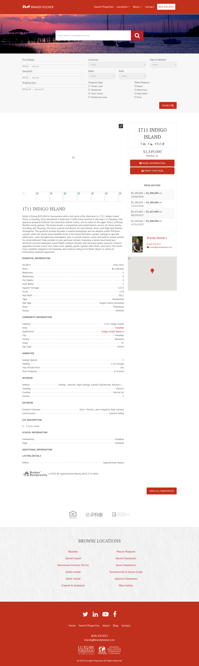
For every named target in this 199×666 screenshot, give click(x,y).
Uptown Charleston (126, 578)
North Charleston (126, 558)
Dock (139, 97)
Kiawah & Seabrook (73, 585)
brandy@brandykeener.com (160, 247)
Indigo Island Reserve (113, 331)
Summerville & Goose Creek (126, 572)
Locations (122, 6)
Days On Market (158, 59)
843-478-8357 (166, 6)
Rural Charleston (126, 565)
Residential (96, 89)
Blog (115, 625)
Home (72, 625)
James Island (73, 572)
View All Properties (162, 491)
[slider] (24, 63)
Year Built (27, 71)
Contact (149, 6)
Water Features (142, 82)
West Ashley (126, 585)
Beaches (73, 551)
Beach (139, 86)
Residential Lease (99, 97)
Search (166, 105)
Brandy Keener (156, 237)
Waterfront (142, 89)
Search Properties (104, 6)
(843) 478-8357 (99, 635)
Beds (121, 71)
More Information (153, 163)
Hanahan (119, 327)
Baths (91, 71)
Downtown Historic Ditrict (73, 565)
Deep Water (142, 93)
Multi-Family (97, 93)
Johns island (73, 578)
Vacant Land (96, 86)
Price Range (28, 59)
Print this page (153, 170)
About (136, 6)
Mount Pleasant (126, 551)
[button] (152, 271)
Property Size (29, 82)
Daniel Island (73, 558)
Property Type (95, 82)
